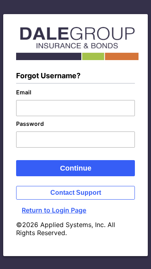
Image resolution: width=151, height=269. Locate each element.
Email (23, 92)
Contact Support (75, 192)
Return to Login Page (54, 210)
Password (30, 123)
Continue (75, 168)
